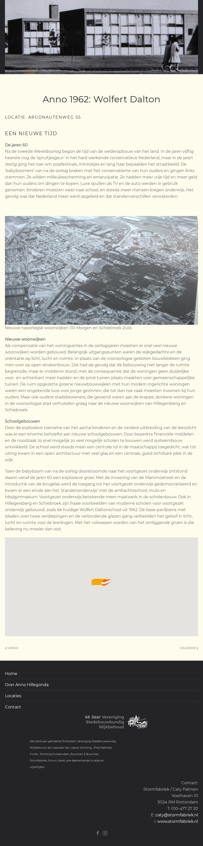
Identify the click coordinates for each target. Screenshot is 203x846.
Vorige (12, 648)
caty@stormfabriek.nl (176, 815)
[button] (101, 582)
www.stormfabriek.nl (177, 821)
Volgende (188, 648)
